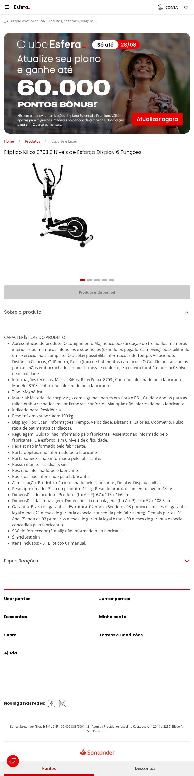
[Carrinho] (186, 7)
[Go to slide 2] (89, 280)
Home (9, 141)
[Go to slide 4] (104, 280)
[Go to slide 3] (97, 280)
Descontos (145, 768)
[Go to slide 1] (82, 280)
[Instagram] (62, 703)
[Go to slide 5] (111, 280)
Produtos (32, 141)
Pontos (49, 768)
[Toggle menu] (7, 7)
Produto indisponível (97, 292)
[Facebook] (51, 703)
